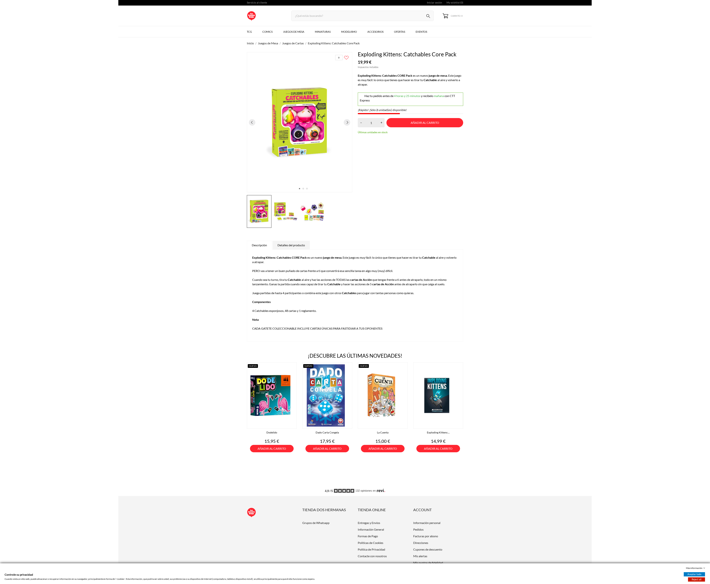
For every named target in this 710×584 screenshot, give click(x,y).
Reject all (696, 579)
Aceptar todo (694, 574)
